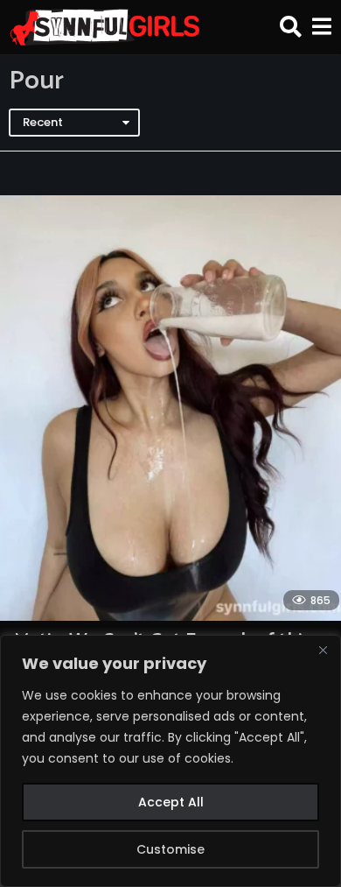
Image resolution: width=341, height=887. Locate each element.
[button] (291, 27)
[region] (170, 761)
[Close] (322, 649)
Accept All (171, 802)
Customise (170, 849)
